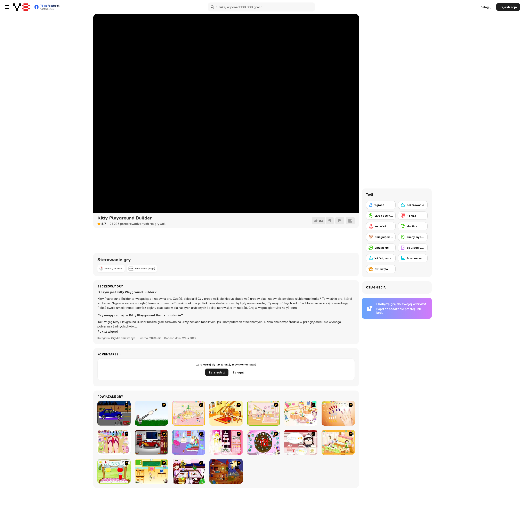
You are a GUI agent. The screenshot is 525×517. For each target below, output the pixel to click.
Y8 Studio (155, 338)
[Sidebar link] (7, 7)
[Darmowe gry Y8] (21, 7)
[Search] (212, 6)
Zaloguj (485, 7)
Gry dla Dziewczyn (123, 338)
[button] (107, 331)
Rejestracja (508, 7)
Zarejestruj (217, 372)
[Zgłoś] (339, 220)
